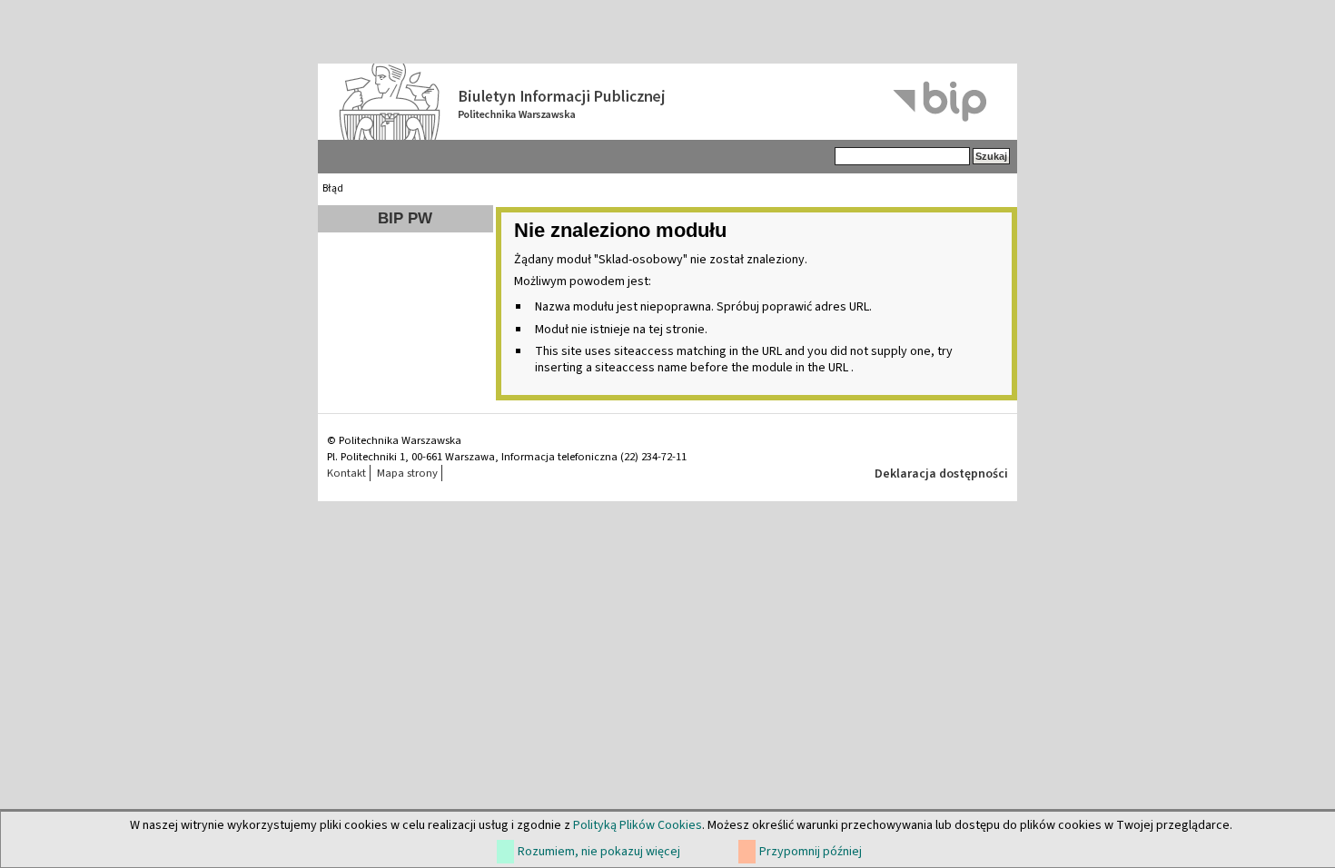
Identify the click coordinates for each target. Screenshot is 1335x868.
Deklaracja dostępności (941, 474)
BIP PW (405, 218)
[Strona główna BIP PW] (667, 102)
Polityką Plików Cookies (637, 825)
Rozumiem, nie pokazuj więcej (599, 852)
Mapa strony (407, 473)
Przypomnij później (810, 852)
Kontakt (346, 473)
